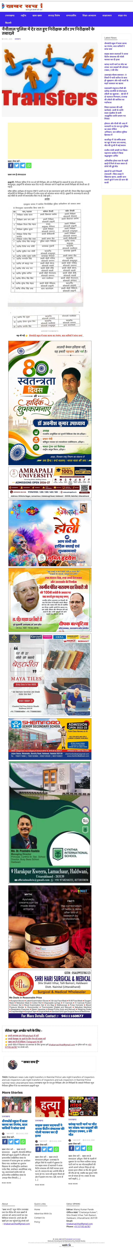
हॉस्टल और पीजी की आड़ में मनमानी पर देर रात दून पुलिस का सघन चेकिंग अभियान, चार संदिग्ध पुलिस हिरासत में (116, 129)
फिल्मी (8, 22)
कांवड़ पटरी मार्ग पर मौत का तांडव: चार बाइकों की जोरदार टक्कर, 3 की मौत (83, 1129)
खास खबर (37, 15)
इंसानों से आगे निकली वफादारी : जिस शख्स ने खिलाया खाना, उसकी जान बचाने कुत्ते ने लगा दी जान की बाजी (116, 177)
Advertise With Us (43, 1213)
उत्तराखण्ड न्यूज (40, 1082)
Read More (6, 1183)
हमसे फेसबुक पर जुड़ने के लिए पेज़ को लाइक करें (27, 1038)
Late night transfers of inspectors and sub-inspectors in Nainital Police (56, 1079)
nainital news (8, 1082)
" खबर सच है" (30, 1062)
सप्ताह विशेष (54, 15)
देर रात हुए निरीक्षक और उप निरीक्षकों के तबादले (65, 1082)
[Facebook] (11, 165)
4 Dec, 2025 (8, 39)
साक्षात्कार (107, 15)
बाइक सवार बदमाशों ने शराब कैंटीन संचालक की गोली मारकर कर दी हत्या (49, 1131)
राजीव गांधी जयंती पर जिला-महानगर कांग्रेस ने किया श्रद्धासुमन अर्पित (116, 153)
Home (37, 1209)
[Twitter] (16, 165)
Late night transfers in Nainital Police (42, 1077)
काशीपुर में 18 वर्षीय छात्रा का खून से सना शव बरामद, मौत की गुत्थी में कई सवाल (115, 142)
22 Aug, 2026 (23, 1133)
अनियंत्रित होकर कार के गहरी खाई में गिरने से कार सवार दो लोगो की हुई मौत (116, 163)
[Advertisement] (50, 141)
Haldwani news (16, 1077)
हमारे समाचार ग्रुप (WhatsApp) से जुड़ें (23, 1035)
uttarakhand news (25, 1082)
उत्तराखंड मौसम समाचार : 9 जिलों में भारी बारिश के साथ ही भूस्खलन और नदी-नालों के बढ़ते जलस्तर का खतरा (116, 79)
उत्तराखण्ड (9, 15)
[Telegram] (22, 165)
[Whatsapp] (28, 165)
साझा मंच (122, 15)
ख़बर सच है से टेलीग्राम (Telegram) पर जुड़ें (25, 1041)
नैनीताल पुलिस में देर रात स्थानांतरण (15, 1085)
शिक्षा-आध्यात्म (89, 15)
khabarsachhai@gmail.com (62, 1044)
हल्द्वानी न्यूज (34, 1085)
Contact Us (39, 1217)
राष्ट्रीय (23, 15)
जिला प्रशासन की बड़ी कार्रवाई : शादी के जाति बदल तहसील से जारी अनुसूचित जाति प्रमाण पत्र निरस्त (115, 113)
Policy (37, 1221)
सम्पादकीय (71, 15)
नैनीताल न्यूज (89, 1082)
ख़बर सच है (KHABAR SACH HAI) (69, 1239)
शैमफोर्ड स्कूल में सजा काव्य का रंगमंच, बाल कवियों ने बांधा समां (14, 1125)
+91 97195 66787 (82, 1226)
